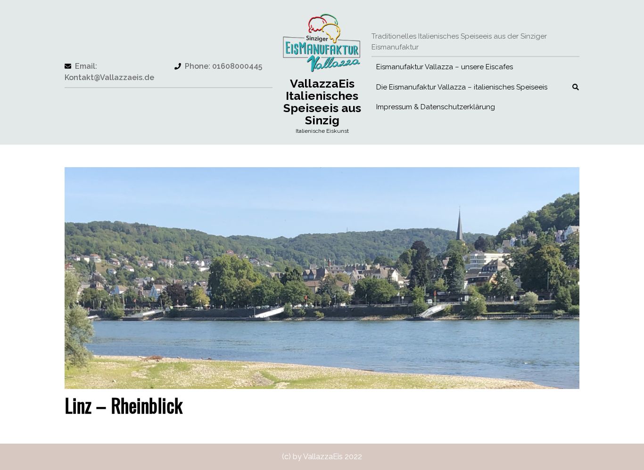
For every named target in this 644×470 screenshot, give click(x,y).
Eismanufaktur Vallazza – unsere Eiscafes (444, 67)
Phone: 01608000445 (218, 66)
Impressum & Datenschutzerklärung (435, 107)
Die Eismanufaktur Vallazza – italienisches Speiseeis (461, 87)
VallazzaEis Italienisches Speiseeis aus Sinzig (322, 101)
